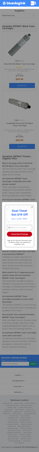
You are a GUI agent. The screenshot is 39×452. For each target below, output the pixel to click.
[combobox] (32, 3)
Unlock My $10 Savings (19, 234)
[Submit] (31, 3)
